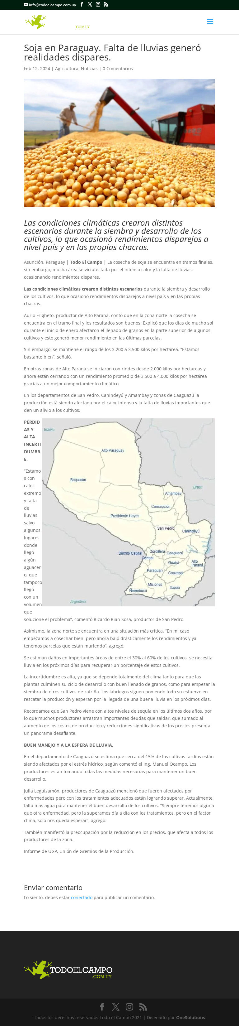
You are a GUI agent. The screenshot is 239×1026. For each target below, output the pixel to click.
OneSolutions (190, 1017)
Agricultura (66, 68)
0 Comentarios (118, 68)
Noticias (89, 68)
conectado (81, 897)
